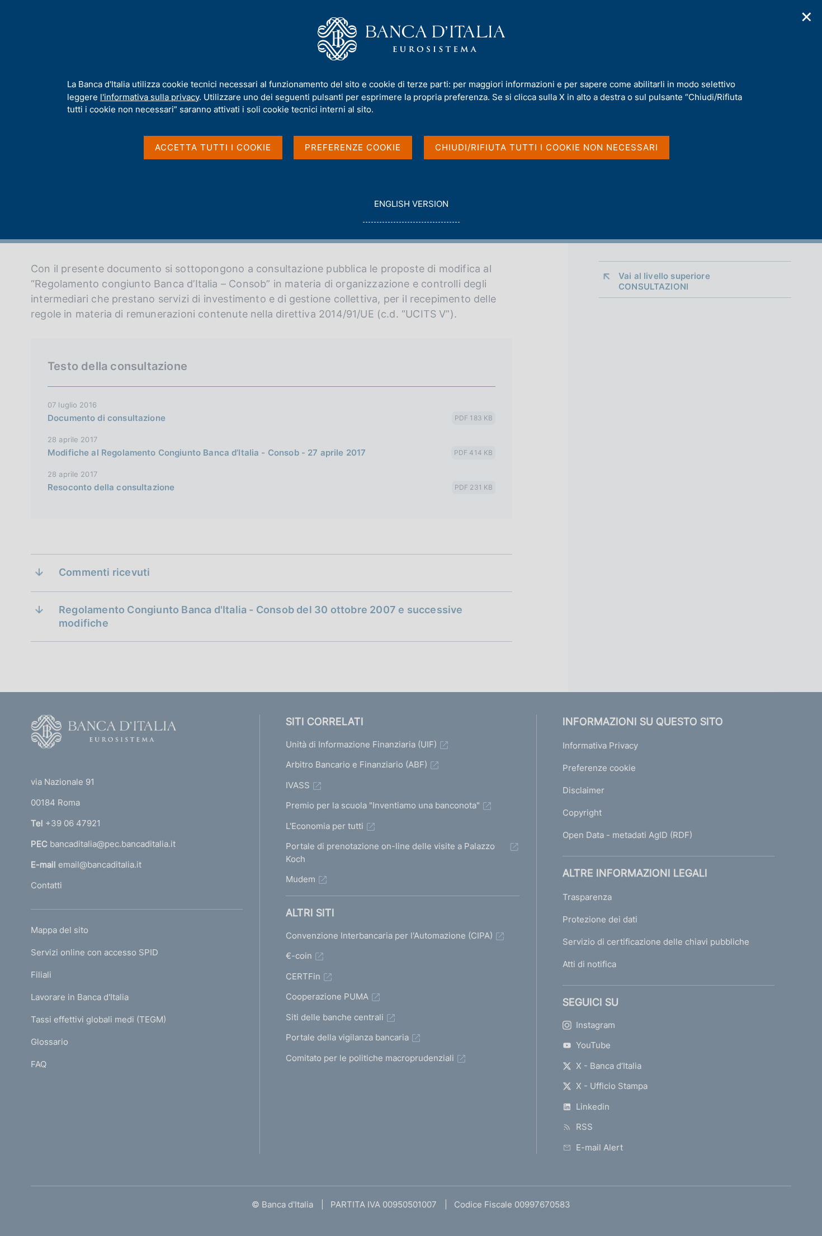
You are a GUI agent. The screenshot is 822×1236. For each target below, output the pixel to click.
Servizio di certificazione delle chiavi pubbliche (656, 941)
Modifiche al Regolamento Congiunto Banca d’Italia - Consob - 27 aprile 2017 (207, 452)
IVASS (298, 785)
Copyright (582, 812)
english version (411, 210)
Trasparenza (587, 897)
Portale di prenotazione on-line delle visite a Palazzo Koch (390, 852)
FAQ (38, 1064)
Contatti (46, 885)
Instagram (595, 1025)
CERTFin (303, 976)
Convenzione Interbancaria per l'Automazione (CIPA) (389, 935)
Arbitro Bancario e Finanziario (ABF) (356, 764)
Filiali (41, 974)
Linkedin (593, 1106)
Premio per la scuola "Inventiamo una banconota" (383, 805)
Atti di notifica (589, 964)
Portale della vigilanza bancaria (347, 1037)
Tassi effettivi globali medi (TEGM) (98, 1019)
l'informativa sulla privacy (149, 97)
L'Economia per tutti (324, 826)
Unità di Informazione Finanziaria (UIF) (361, 744)
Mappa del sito (59, 930)
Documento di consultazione (107, 418)
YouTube (593, 1045)
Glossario (49, 1041)
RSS (584, 1126)
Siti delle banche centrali (335, 1017)
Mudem (300, 879)
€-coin (299, 955)
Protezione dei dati (600, 919)
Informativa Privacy (600, 745)
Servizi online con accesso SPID (94, 952)
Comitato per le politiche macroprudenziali (370, 1058)
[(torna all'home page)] (103, 734)
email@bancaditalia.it (99, 864)
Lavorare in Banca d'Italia (80, 997)
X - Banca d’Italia (608, 1065)
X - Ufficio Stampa (612, 1086)
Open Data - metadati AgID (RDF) (627, 835)
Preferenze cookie (599, 768)
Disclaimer (583, 790)
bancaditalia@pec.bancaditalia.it (113, 844)
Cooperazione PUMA (327, 996)
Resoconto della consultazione (111, 487)
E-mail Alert (599, 1147)
